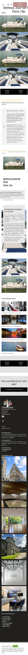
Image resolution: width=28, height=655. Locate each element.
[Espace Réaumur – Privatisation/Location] (14, 468)
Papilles (4, 626)
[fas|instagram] (3, 421)
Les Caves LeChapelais (7, 623)
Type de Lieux (9, 100)
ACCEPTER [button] (15, 646)
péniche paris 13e (18, 120)
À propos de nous (6, 448)
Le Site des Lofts (6, 617)
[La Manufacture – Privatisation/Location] (14, 520)
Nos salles (4, 451)
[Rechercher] (11, 5)
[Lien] (3, 4)
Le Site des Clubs (6, 620)
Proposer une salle (6, 428)
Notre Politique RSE (6, 449)
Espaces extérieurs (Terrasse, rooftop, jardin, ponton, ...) (12, 100)
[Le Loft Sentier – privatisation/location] (14, 598)
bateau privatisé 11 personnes (14, 117)
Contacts (4, 426)
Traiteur (8, 626)
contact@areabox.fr (6, 414)
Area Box (4, 621)
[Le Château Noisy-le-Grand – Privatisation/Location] (14, 494)
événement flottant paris (12, 119)
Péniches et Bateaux (19, 115)
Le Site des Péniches (6, 618)
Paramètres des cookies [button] (7, 646)
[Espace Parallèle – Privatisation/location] (14, 572)
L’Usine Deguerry (6, 625)
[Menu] (8, 4)
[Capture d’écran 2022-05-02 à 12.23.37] (14, 266)
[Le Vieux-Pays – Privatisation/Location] (14, 546)
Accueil (3, 100)
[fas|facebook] (3, 416)
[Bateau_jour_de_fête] (14, 284)
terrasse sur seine (11, 122)
